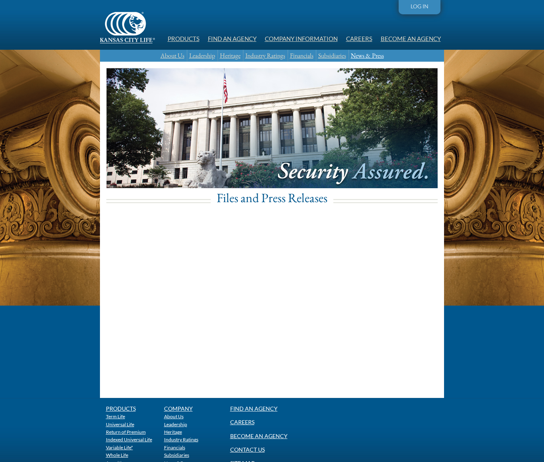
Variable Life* (119, 447)
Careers (359, 38)
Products (184, 38)
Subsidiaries (332, 55)
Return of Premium (126, 432)
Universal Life (120, 424)
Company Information (301, 38)
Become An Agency (411, 38)
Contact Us (247, 449)
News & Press (367, 55)
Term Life (115, 416)
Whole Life (117, 455)
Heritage (230, 55)
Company (178, 408)
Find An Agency (232, 38)
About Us (172, 55)
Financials (301, 55)
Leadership (202, 55)
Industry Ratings (265, 55)
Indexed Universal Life (129, 439)
